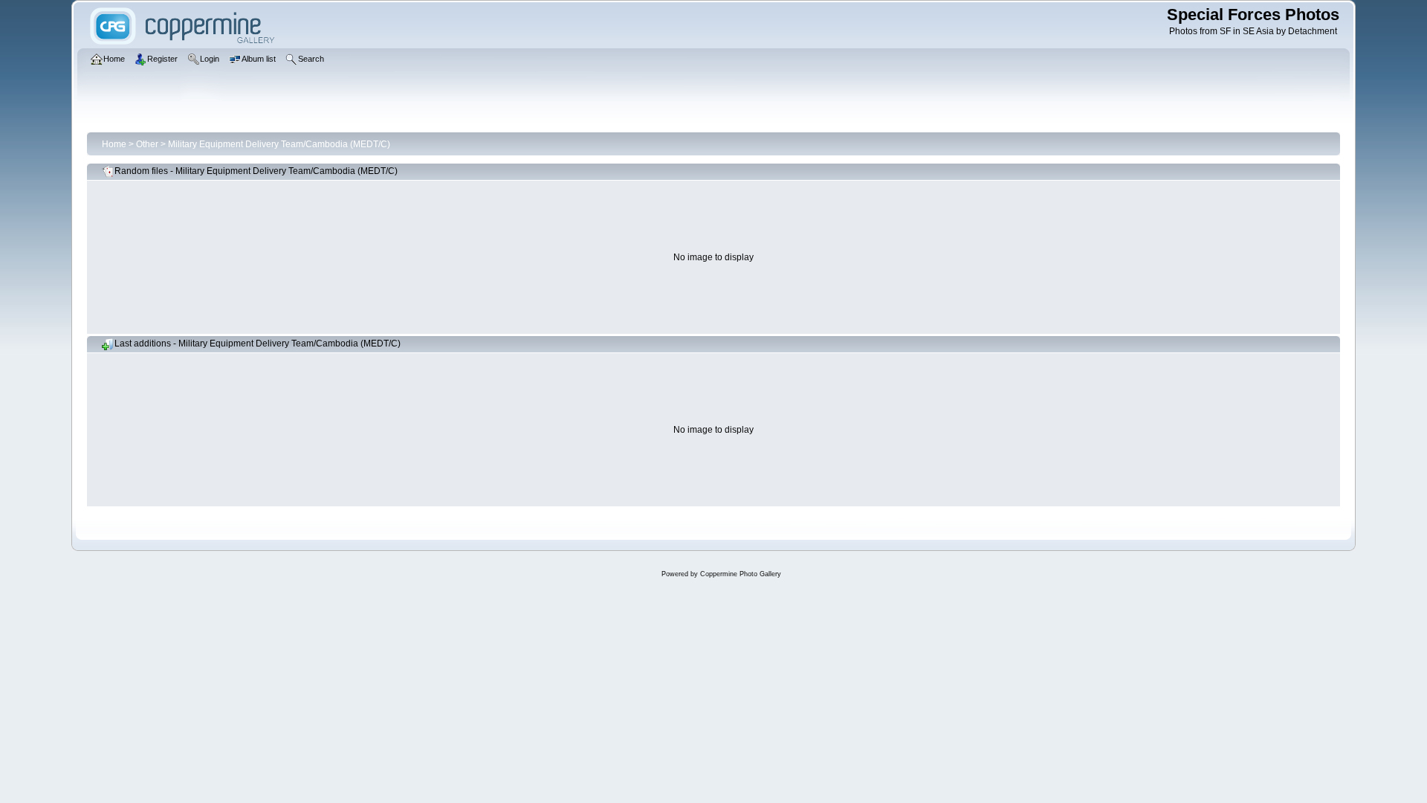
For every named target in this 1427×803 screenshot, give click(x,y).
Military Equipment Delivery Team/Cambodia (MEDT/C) (279, 144)
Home (114, 144)
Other (147, 144)
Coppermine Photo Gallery (740, 574)
